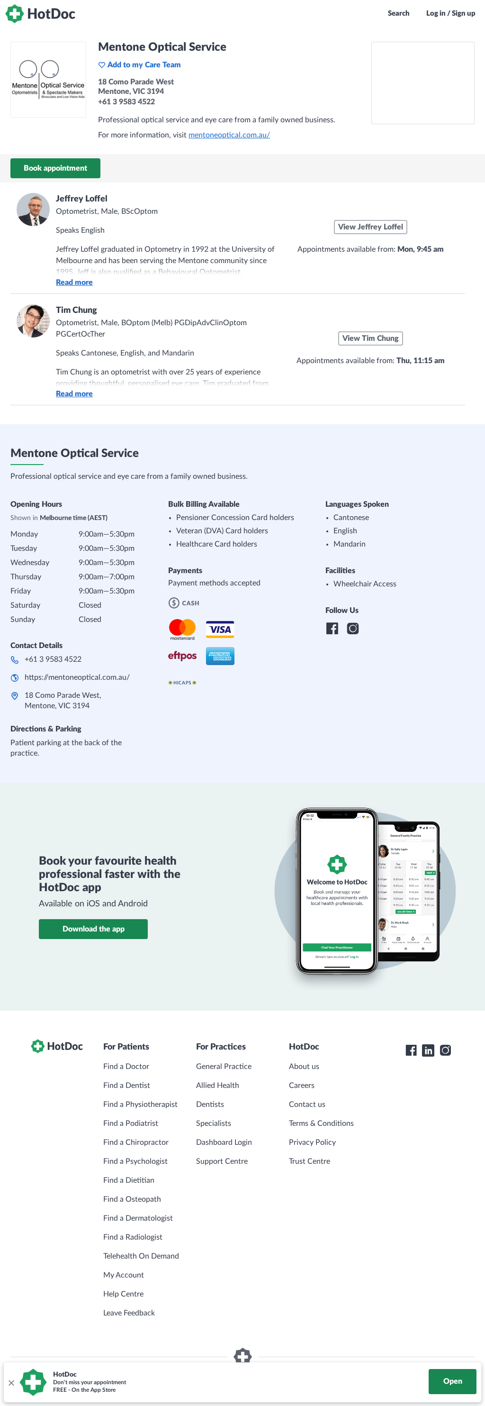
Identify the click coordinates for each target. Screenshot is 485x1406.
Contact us (307, 1104)
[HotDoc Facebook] (411, 1050)
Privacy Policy (312, 1142)
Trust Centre (309, 1161)
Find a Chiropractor (136, 1142)
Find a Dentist (126, 1085)
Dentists (210, 1104)
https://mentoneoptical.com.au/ (77, 677)
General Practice (223, 1066)
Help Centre (123, 1294)
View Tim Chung (370, 338)
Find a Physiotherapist (140, 1104)
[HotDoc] (40, 13)
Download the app (94, 929)
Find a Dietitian (128, 1180)
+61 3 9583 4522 (53, 659)
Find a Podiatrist (130, 1123)
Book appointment (55, 168)
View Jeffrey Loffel (370, 227)
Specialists (213, 1123)
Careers (301, 1085)
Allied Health (217, 1085)
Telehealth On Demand (141, 1256)
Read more (74, 282)
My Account (123, 1275)
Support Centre (222, 1161)
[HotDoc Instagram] (445, 1050)
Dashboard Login (224, 1142)
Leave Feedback (129, 1313)
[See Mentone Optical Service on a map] (423, 83)
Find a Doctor (126, 1066)
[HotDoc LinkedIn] (428, 1050)
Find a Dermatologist (138, 1218)
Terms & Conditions (321, 1123)
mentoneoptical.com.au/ (229, 135)
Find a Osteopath (132, 1199)
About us (304, 1066)
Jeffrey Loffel (82, 199)
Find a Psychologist (135, 1161)
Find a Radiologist (132, 1237)
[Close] (11, 1382)
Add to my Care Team (144, 65)
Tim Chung (76, 310)
